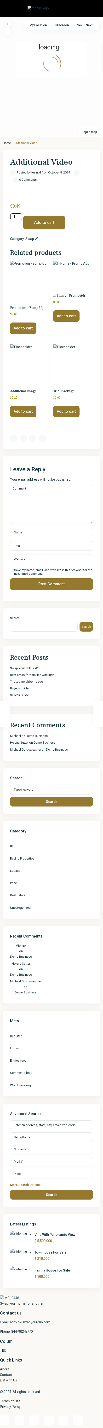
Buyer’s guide (19, 688)
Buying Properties (22, 858)
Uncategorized (20, 907)
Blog (13, 846)
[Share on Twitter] (23, 438)
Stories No (21, 1149)
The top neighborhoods (26, 681)
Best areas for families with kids (32, 675)
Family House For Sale (52, 1270)
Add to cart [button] (23, 328)
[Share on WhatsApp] (32, 438)
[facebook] (5, 1420)
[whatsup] (19, 1420)
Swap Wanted (35, 239)
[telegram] (34, 1420)
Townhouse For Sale (50, 1252)
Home (7, 143)
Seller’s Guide (19, 695)
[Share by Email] (42, 438)
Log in (14, 1048)
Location (16, 870)
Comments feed (21, 1073)
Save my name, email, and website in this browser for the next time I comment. (53, 571)
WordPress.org (20, 1085)
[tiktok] (49, 1420)
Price (13, 883)
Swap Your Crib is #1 (24, 668)
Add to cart (44, 222)
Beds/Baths (22, 1137)
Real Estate (17, 895)
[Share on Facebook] (13, 438)
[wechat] (78, 1420)
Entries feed (18, 1060)
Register (16, 1036)
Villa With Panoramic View (54, 1235)
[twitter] (63, 1420)
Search (15, 618)
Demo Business (37, 736)
